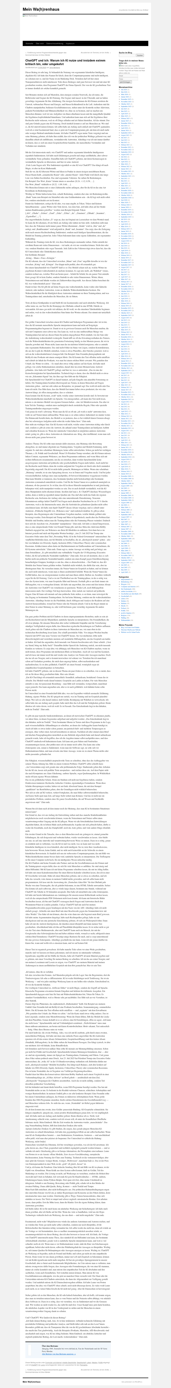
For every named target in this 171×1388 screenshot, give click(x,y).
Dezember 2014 (126, 337)
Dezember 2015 (126, 308)
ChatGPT (34, 1365)
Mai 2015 (124, 325)
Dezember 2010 (126, 450)
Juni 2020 (124, 200)
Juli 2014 (124, 346)
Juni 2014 (124, 349)
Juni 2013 (124, 378)
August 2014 (125, 344)
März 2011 (124, 442)
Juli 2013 (124, 375)
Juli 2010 (124, 462)
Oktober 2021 (125, 173)
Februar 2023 (125, 145)
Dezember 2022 (126, 147)
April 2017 (124, 277)
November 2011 (126, 423)
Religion (123, 615)
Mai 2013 (124, 380)
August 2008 (125, 502)
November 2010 (126, 452)
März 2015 (124, 330)
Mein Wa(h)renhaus (41, 9)
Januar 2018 (125, 257)
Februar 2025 (125, 118)
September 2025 (126, 106)
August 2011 (125, 430)
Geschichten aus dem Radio (130, 594)
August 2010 (125, 459)
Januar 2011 (125, 447)
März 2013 (124, 385)
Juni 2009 (124, 490)
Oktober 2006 (125, 536)
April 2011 (124, 440)
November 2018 (126, 236)
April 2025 (124, 113)
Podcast (123, 608)
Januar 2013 (125, 390)
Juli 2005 (124, 565)
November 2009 (126, 478)
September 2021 (126, 176)
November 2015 (126, 310)
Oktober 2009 (125, 481)
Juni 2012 (124, 406)
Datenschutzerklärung (54, 43)
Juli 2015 (124, 320)
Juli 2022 (124, 157)
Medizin (123, 603)
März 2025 (124, 116)
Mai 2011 (124, 438)
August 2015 (125, 318)
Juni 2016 (124, 296)
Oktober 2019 (125, 214)
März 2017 (124, 279)
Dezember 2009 (126, 476)
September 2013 (126, 370)
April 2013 (124, 382)
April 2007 (124, 522)
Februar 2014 (125, 358)
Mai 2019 (124, 221)
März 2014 (124, 356)
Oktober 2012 (125, 397)
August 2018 (125, 241)
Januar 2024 (125, 130)
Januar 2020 (125, 207)
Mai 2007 (124, 519)
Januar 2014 (125, 361)
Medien (95, 1362)
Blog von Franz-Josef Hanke (130, 627)
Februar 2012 (125, 416)
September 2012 (126, 399)
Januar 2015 (125, 334)
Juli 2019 (124, 219)
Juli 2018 (124, 243)
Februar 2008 (125, 510)
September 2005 (126, 560)
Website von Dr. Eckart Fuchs (130, 632)
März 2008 (124, 507)
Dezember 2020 (126, 190)
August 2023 (125, 135)
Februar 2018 (125, 255)
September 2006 (126, 538)
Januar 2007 (125, 529)
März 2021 (124, 185)
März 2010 (124, 469)
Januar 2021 (125, 188)
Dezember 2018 (126, 233)
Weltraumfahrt (125, 620)
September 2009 (126, 483)
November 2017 (126, 262)
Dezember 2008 (126, 495)
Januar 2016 (125, 306)
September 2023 (126, 133)
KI (39, 1365)
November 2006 (126, 534)
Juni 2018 (124, 245)
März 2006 (124, 550)
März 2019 (124, 226)
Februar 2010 (125, 471)
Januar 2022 (125, 169)
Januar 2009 (125, 493)
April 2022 (124, 161)
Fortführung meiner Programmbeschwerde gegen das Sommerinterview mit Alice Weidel (45, 53)
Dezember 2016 (126, 286)
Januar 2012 (125, 418)
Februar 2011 (125, 445)
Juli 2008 (124, 505)
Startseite (29, 43)
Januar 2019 (125, 231)
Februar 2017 (125, 282)
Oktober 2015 (125, 313)
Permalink (83, 1365)
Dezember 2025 (126, 99)
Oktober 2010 (125, 454)
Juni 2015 (124, 322)
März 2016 (124, 301)
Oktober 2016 (125, 291)
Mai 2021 (124, 181)
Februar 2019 (125, 229)
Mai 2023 (124, 142)
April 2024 (124, 128)
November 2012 (126, 394)
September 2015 (126, 315)
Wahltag (123, 618)
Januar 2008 (125, 512)
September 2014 (126, 342)
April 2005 (124, 572)
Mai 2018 (124, 248)
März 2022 (124, 164)
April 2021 (124, 183)
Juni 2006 (124, 546)
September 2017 (126, 265)
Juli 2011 (124, 433)
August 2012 (125, 402)
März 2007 (124, 524)
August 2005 (125, 562)
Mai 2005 (124, 570)
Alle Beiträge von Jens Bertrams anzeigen (59, 1354)
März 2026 (124, 94)
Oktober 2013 (125, 368)
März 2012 (124, 414)
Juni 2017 (124, 272)
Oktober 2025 (125, 104)
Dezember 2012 (126, 392)
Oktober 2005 (125, 558)
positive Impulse (126, 613)
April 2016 (124, 298)
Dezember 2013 (126, 363)
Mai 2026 (124, 92)
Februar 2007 (125, 526)
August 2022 (125, 154)
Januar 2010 (125, 474)
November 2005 (126, 555)
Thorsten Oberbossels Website (130, 630)
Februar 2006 (125, 553)
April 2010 (124, 466)
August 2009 (125, 486)
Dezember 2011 (126, 421)
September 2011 (126, 428)
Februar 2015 (125, 332)
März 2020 (124, 202)
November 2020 (126, 193)
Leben (89, 1362)
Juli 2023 (124, 137)
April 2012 (124, 411)
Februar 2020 (125, 205)
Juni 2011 (124, 435)
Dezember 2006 (126, 531)
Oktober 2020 (125, 195)
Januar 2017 (125, 284)
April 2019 (124, 224)
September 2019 (126, 217)
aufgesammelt (125, 579)
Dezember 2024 (126, 123)
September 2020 (126, 197)
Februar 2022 (125, 166)
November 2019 (126, 212)
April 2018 (124, 250)
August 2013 (125, 373)
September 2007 (126, 514)
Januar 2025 (125, 121)
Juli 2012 (124, 404)
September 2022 (126, 152)
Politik (100, 1362)
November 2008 (126, 498)
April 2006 (124, 548)
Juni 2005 (124, 567)
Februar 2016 (125, 303)
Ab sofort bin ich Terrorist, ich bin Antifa (96, 52)
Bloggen (123, 584)
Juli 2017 (124, 270)
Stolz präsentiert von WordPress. (132, 1382)
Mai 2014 (124, 351)
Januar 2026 (125, 97)
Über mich (40, 43)
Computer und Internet (53, 1362)
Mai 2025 (124, 111)
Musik (123, 606)
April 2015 (124, 327)
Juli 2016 (124, 294)
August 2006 (125, 541)
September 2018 (126, 238)
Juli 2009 (124, 488)
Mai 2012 (124, 409)
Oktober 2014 (125, 339)
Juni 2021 (124, 178)
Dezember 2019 (126, 209)
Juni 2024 (124, 125)
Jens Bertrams (55, 67)
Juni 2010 (124, 464)
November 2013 (126, 366)
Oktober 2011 (125, 426)
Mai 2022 (124, 159)
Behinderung (125, 582)
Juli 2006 (124, 543)
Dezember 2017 (126, 260)
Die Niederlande (126, 589)
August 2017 (125, 267)
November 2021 (126, 171)
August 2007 (125, 517)
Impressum (70, 43)
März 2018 (124, 253)
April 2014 (124, 354)
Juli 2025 (124, 109)
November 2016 (126, 289)
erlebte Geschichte (69, 1362)
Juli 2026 (124, 89)
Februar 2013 (125, 387)
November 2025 (126, 101)
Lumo (43, 1365)
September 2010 (126, 457)
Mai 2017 (124, 274)
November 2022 (126, 149)
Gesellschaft (81, 1362)
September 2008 (126, 500)
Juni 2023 (124, 140)
